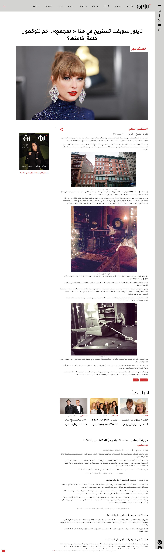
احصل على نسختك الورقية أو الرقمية (34, 173)
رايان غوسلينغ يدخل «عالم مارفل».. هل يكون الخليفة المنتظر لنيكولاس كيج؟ (74, 423)
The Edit (35, 7)
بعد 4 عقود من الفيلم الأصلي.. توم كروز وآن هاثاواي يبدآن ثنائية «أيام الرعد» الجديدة (135, 423)
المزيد (53, 551)
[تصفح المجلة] (160, 548)
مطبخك (48, 7)
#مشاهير (144, 416)
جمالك (95, 7)
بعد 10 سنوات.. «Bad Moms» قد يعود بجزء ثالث (105, 423)
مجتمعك (83, 7)
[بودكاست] (160, 542)
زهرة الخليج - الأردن (137, 134)
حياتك (70, 7)
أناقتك (106, 7)
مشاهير (117, 7)
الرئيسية (130, 7)
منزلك (60, 7)
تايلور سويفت (144, 380)
